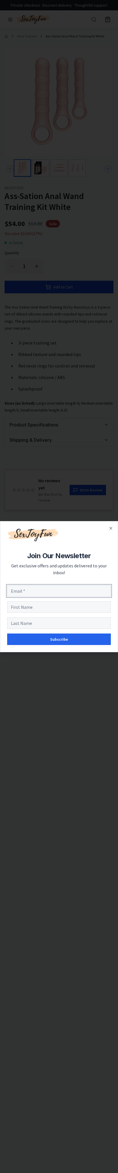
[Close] (111, 528)
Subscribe (59, 639)
